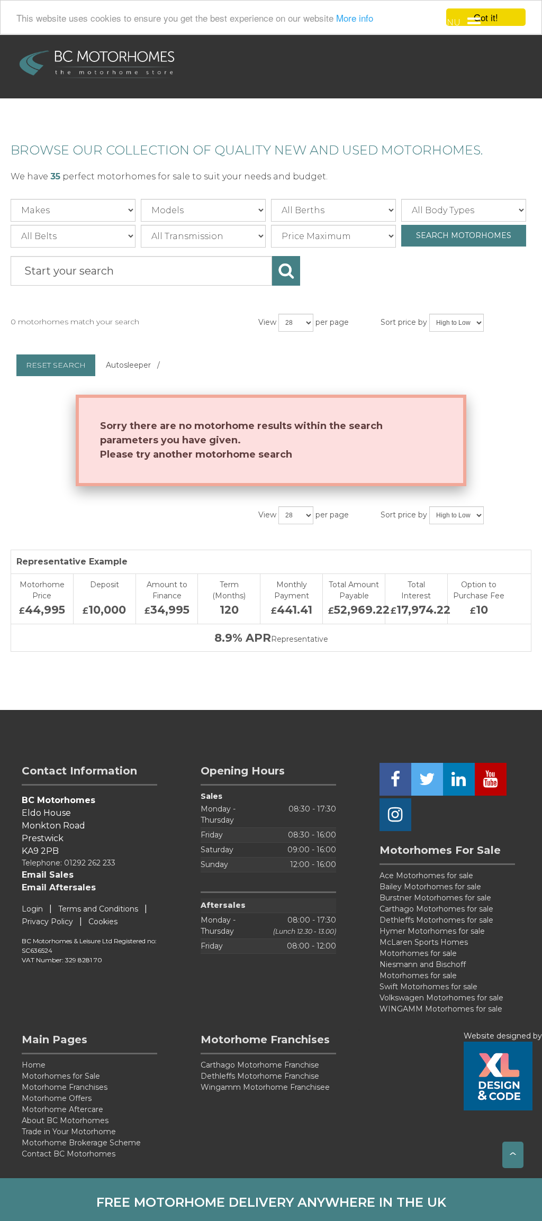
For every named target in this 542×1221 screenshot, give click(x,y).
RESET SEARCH (56, 365)
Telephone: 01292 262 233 (68, 863)
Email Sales (48, 875)
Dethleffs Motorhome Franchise (260, 1076)
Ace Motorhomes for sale (426, 875)
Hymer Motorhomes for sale (432, 931)
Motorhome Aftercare (62, 1109)
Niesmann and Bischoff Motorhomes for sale (423, 970)
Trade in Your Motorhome (69, 1131)
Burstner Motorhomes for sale (435, 898)
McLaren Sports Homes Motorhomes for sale (424, 947)
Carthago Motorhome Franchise (260, 1065)
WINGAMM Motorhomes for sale (441, 1009)
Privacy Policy (47, 921)
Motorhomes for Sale (61, 1076)
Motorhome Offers (57, 1098)
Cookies (103, 921)
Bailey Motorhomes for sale (430, 886)
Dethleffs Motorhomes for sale (436, 920)
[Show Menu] (473, 24)
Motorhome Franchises (64, 1087)
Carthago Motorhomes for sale (436, 909)
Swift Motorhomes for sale (428, 986)
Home (34, 1065)
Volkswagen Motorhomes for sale (441, 998)
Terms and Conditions (98, 909)
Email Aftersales (59, 887)
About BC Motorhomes (65, 1120)
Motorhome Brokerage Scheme (81, 1142)
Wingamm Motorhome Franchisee (265, 1087)
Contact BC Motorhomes (68, 1154)
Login (32, 909)
